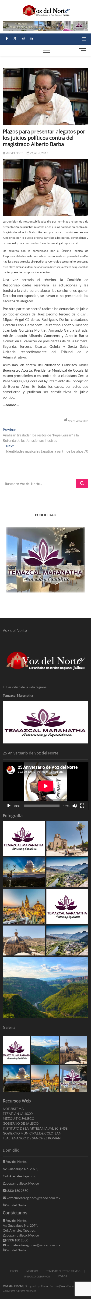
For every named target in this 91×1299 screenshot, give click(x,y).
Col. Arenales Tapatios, (19, 1176)
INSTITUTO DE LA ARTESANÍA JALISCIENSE (35, 1128)
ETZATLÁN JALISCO (18, 1114)
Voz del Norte (14, 153)
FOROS (62, 1276)
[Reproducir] (9, 805)
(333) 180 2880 (17, 1191)
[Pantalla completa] (82, 805)
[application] (45, 786)
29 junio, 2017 (38, 153)
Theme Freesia (50, 1286)
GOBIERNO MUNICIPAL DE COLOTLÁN (32, 1133)
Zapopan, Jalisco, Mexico (21, 1183)
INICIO (14, 1271)
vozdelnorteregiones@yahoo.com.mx (33, 1198)
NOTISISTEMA (13, 1109)
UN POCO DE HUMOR (37, 1276)
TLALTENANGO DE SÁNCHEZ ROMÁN (32, 1138)
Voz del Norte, (16, 1162)
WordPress (67, 1286)
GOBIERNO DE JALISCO (20, 1123)
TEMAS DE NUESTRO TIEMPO (63, 1271)
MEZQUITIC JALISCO (18, 1118)
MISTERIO (32, 1271)
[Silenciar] (74, 805)
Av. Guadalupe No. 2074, (20, 1169)
